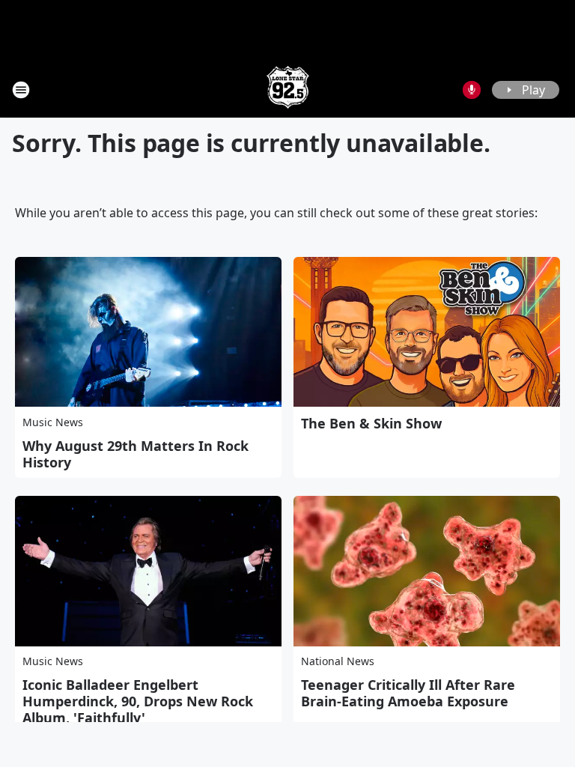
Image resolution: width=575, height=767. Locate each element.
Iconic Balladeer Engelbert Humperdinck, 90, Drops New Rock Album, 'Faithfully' (137, 701)
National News (337, 661)
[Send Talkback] (472, 90)
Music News (52, 422)
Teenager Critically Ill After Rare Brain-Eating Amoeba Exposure (408, 692)
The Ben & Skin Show (371, 423)
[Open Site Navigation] (21, 90)
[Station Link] (288, 89)
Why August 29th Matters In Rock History (135, 453)
